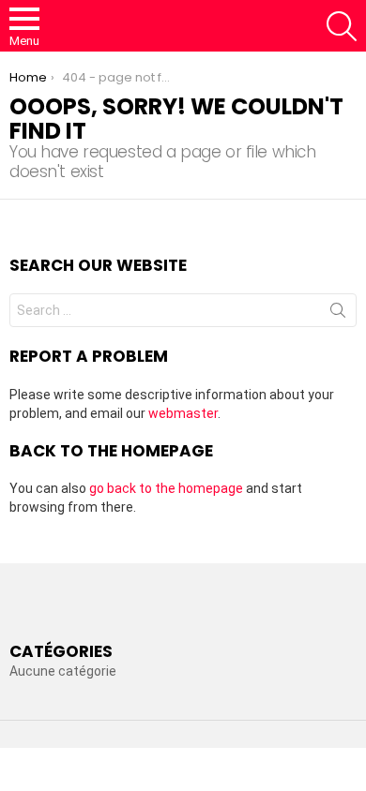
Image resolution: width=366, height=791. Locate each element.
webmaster (183, 413)
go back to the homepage (166, 488)
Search (338, 314)
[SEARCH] (342, 26)
